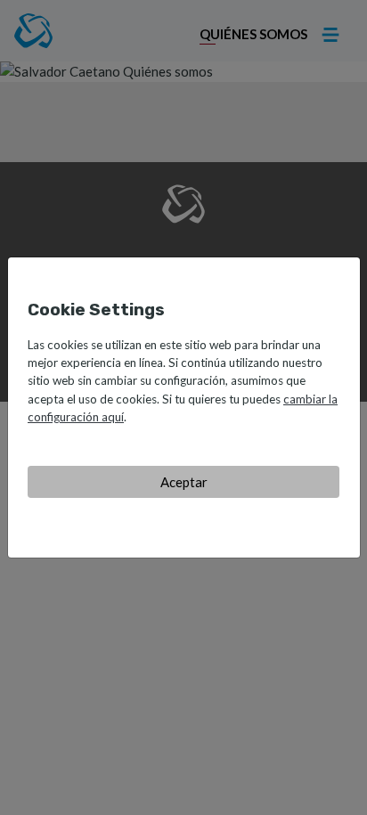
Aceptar (184, 482)
